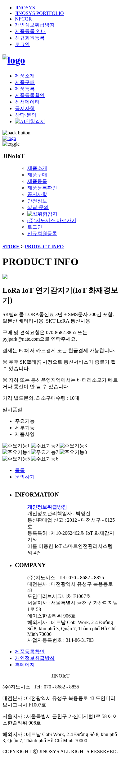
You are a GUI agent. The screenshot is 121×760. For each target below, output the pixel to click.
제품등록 (25, 88)
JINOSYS (25, 7)
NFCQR (23, 18)
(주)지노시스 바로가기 (51, 220)
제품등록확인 (30, 95)
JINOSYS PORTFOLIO (39, 13)
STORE (11, 246)
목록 (20, 470)
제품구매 (25, 82)
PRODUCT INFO (44, 246)
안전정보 (37, 200)
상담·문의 (25, 115)
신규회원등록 (30, 37)
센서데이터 (27, 102)
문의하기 (25, 476)
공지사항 (25, 108)
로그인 (22, 44)
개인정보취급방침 (35, 24)
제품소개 (25, 75)
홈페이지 (25, 664)
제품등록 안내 (30, 31)
